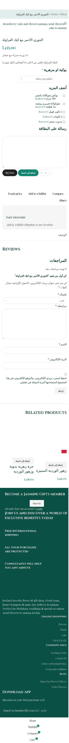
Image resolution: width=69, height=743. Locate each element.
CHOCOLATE (60, 640)
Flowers (62, 624)
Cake (64, 635)
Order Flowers (59, 686)
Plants (63, 629)
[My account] (4, 5)
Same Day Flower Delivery (53, 681)
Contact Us (61, 658)
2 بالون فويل (50, 111)
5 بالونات (52, 116)
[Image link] (34, 587)
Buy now (10, 172)
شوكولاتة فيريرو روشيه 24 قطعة (47, 105)
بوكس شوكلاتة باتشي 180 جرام (46, 97)
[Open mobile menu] (65, 5)
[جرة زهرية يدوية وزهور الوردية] (18, 433)
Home (54, 14)
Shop (63, 14)
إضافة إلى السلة (28, 172)
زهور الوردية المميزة (51, 470)
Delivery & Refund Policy (54, 663)
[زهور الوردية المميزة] (51, 433)
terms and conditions (56, 669)
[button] (56, 465)
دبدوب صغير (50, 121)
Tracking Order (59, 652)
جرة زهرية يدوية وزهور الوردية (22, 469)
